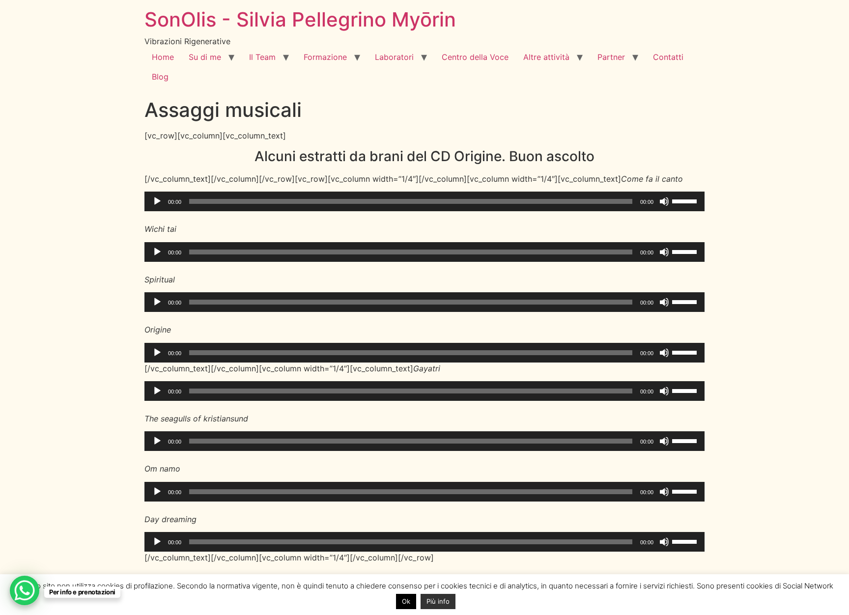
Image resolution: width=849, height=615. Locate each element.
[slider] (686, 200)
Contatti (668, 57)
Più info (438, 601)
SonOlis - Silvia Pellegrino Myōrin (300, 19)
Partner (611, 57)
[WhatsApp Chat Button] (24, 590)
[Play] (157, 201)
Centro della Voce (475, 57)
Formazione (325, 57)
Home (163, 57)
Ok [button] (406, 601)
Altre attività (546, 57)
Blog (160, 77)
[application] (424, 201)
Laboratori (394, 57)
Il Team (262, 57)
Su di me (205, 57)
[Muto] (664, 201)
